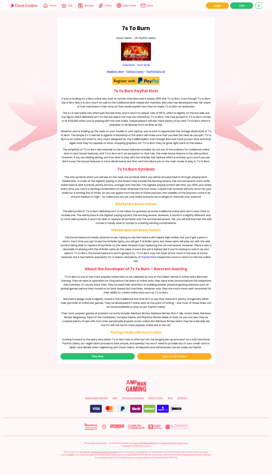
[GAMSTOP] (117, 427)
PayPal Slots (148, 257)
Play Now (98, 356)
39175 (71, 454)
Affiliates (182, 398)
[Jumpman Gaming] (136, 390)
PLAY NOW (143, 65)
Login (217, 5)
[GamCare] (91, 427)
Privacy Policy (155, 398)
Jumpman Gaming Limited (104, 452)
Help (114, 398)
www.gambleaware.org (144, 443)
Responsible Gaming (96, 398)
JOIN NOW (128, 65)
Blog (170, 398)
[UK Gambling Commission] (136, 427)
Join (241, 5)
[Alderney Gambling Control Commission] (177, 427)
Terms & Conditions (133, 398)
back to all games (174, 356)
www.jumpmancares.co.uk (174, 443)
